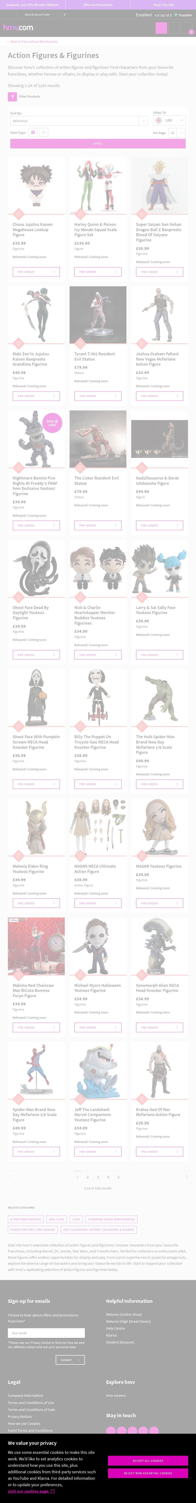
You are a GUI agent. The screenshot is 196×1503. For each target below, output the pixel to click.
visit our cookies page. (28, 1491)
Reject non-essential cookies (148, 1473)
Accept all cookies (148, 1460)
